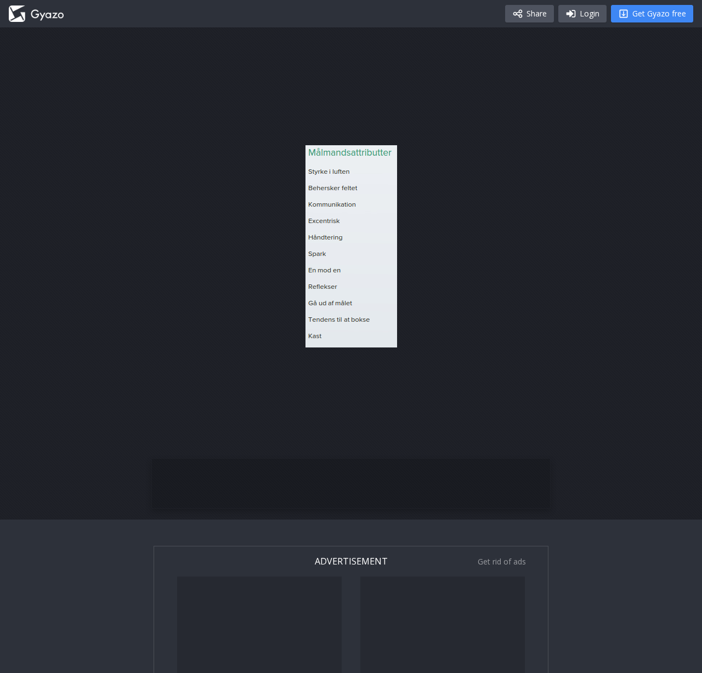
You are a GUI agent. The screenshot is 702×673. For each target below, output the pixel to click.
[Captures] (36, 13)
